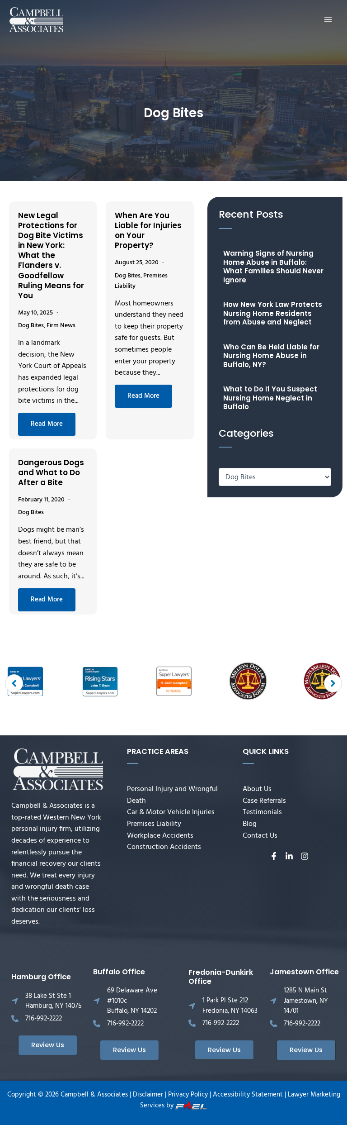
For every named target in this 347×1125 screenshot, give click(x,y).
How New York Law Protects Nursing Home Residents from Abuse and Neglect (272, 313)
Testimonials (262, 812)
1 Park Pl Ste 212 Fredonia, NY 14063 (230, 1005)
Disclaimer (148, 1095)
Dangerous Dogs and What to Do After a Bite (51, 472)
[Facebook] (274, 856)
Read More (47, 424)
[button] (14, 683)
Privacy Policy (188, 1095)
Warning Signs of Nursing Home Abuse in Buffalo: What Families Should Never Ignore (273, 266)
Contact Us (260, 835)
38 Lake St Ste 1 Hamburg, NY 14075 (53, 1001)
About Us (257, 789)
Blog (250, 824)
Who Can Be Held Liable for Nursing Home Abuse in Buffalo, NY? (271, 355)
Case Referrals (264, 801)
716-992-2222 (43, 1018)
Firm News (61, 325)
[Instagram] (304, 856)
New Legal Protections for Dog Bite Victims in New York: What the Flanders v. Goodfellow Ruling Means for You (51, 255)
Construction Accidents (164, 847)
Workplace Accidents (160, 835)
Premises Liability (154, 824)
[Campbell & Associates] (36, 20)
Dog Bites (31, 325)
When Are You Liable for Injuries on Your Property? (148, 230)
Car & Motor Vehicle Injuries (171, 812)
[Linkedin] (289, 856)
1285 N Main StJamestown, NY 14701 (306, 1000)
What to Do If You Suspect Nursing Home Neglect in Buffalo (270, 397)
